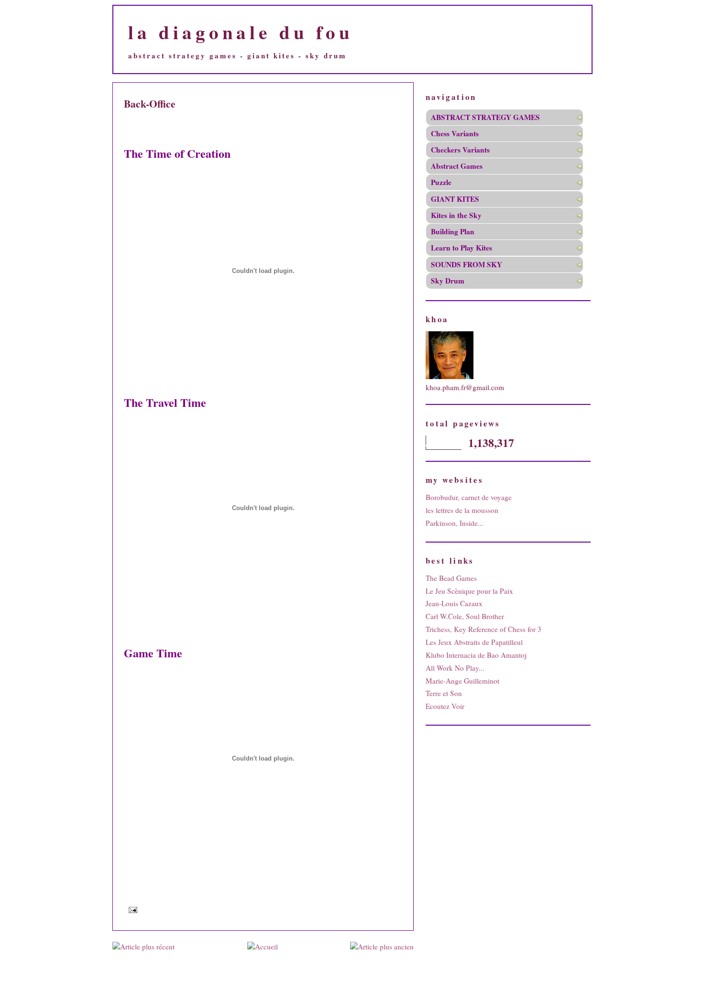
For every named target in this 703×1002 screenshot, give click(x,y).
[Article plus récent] (143, 946)
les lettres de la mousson (462, 510)
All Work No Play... (455, 668)
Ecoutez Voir (445, 706)
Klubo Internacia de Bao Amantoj (476, 655)
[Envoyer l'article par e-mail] (131, 909)
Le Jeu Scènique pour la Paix (469, 591)
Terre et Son (444, 693)
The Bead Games (451, 578)
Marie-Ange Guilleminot (462, 681)
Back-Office (150, 104)
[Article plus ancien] (382, 946)
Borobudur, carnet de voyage (469, 497)
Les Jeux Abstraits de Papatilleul (474, 642)
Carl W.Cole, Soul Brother (465, 616)
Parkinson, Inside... (454, 523)
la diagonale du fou (240, 31)
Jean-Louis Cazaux (454, 603)
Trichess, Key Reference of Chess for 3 (483, 629)
